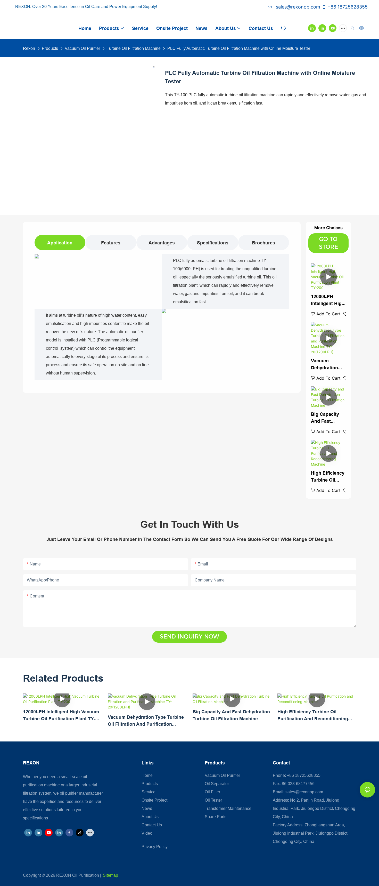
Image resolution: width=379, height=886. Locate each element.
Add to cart (328, 313)
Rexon (29, 48)
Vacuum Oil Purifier (82, 48)
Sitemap (110, 875)
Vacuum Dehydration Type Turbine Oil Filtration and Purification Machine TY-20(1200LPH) (325, 364)
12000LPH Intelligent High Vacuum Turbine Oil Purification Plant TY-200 (327, 300)
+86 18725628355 (347, 7)
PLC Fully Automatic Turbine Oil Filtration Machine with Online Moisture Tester (238, 48)
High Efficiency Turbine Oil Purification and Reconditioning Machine (328, 476)
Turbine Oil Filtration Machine (134, 48)
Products (50, 48)
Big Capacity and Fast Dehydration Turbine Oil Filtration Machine (325, 418)
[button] (284, 28)
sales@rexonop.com (297, 7)
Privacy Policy (155, 846)
